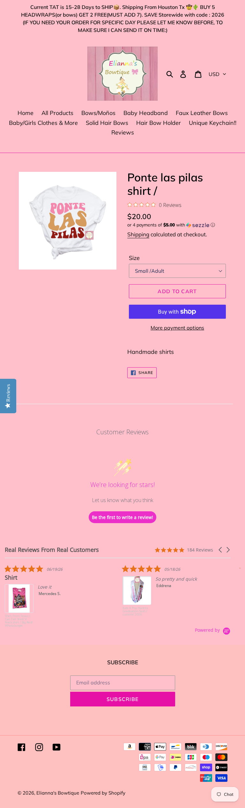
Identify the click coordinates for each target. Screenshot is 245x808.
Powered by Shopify (103, 793)
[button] (177, 225)
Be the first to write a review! (122, 517)
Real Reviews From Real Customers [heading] (52, 550)
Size (134, 258)
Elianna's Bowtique (57, 793)
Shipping (138, 234)
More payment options (177, 327)
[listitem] (52, 596)
